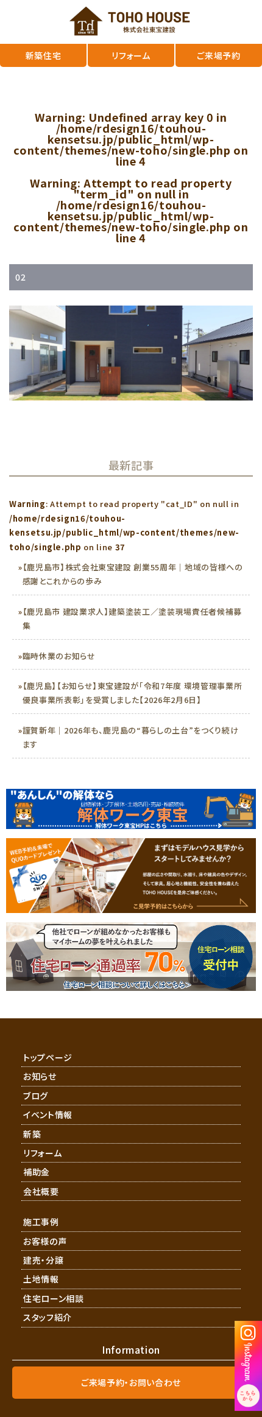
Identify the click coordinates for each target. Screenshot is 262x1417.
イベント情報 (48, 1114)
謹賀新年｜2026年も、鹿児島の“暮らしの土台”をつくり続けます (131, 737)
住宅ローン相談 (53, 1298)
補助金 (36, 1172)
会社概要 (41, 1191)
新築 (32, 1134)
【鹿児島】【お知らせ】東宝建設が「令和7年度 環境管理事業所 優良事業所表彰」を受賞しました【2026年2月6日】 (133, 692)
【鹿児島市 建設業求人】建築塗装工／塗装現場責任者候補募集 (132, 618)
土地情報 (41, 1279)
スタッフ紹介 (47, 1317)
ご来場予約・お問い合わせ (131, 1382)
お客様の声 (44, 1241)
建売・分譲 (43, 1260)
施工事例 (41, 1222)
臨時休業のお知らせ (59, 656)
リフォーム (42, 1153)
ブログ (35, 1096)
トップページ (48, 1057)
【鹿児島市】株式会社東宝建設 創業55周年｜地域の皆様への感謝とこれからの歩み (133, 574)
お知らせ (40, 1076)
